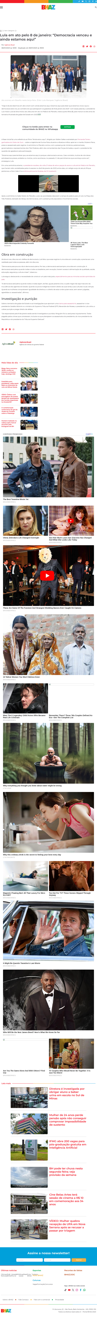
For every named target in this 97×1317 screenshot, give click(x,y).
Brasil (25, 1274)
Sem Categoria (9, 30)
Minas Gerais (21, 1275)
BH (17, 1274)
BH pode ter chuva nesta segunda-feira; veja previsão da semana (66, 1171)
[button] (83, 46)
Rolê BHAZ (9, 1275)
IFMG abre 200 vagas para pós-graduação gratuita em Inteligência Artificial (67, 1144)
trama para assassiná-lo (67, 303)
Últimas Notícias (4, 1275)
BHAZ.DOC (69, 1274)
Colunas (37, 1280)
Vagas (35, 1284)
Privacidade (59, 1300)
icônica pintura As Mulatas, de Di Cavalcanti (39, 171)
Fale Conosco (23, 1300)
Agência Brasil (9, 45)
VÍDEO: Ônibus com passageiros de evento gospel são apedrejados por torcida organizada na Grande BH (10, 398)
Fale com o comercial (42, 1300)
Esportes (37, 1270)
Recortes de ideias (73, 1270)
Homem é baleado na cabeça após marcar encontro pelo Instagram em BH (9, 423)
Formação (41, 1284)
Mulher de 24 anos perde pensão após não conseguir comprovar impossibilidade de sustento (67, 1119)
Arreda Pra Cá (13, 1275)
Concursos (49, 1284)
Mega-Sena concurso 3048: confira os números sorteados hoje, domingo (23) (9, 371)
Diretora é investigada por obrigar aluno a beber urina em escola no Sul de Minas (67, 1093)
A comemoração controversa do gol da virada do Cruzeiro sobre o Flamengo (9, 410)
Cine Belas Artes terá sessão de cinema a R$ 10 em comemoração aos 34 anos (66, 1199)
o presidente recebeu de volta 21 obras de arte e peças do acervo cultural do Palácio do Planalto (59, 165)
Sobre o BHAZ (8, 1300)
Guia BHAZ (29, 1275)
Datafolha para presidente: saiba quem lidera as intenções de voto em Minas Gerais (10, 384)
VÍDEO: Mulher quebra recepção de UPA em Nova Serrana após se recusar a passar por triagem (67, 1225)
